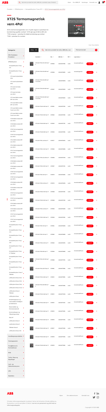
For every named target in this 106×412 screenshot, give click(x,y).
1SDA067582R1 (61, 72)
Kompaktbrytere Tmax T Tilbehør (16, 273)
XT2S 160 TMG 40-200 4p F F (42, 319)
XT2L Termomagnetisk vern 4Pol (16, 156)
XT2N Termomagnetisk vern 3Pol (16, 172)
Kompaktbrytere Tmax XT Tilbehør (15, 252)
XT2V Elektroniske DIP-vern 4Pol (16, 210)
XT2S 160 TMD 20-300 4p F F (42, 191)
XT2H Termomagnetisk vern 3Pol (16, 130)
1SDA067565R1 (61, 225)
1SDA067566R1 (61, 234)
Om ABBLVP (76, 2)
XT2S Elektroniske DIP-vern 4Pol (16, 188)
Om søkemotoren (72, 395)
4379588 (52, 191)
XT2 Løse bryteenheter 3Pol (16, 77)
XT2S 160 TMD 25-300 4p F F (42, 200)
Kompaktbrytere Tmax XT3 (15, 225)
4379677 (52, 328)
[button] (96, 63)
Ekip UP (11, 317)
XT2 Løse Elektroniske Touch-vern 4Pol (16, 114)
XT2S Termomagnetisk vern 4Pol (16, 199)
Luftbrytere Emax (14, 296)
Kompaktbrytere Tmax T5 (15, 263)
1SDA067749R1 (61, 277)
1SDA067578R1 (61, 132)
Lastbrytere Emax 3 (14, 324)
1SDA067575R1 (61, 106)
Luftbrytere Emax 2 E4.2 (15, 284)
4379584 (52, 251)
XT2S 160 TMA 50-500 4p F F (42, 114)
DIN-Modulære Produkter (12, 56)
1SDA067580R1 (62, 80)
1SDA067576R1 (61, 114)
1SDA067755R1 (61, 336)
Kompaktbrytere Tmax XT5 (15, 236)
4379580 (53, 208)
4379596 (52, 72)
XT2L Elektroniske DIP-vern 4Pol (16, 146)
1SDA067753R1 (61, 319)
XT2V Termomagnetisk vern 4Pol (16, 220)
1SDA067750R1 (61, 294)
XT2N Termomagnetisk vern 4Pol (16, 178)
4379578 (52, 174)
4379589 (52, 200)
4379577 (52, 140)
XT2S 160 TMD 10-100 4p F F (42, 149)
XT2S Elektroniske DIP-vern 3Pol (16, 183)
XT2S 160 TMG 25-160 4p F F (42, 302)
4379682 (52, 285)
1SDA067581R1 (61, 97)
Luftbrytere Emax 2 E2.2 (15, 281)
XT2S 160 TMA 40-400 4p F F (42, 106)
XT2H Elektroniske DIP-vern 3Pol (16, 119)
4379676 (52, 319)
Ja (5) (69, 63)
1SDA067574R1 (61, 217)
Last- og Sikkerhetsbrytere (13, 365)
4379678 (52, 336)
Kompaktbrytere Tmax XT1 (15, 66)
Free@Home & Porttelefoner (12, 347)
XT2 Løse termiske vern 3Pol (15, 88)
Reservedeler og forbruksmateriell (14, 308)
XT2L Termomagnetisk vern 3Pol (16, 151)
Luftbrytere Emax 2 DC (15, 330)
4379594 (52, 132)
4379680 (53, 260)
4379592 (52, 114)
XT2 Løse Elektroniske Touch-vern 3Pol (16, 109)
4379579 (52, 183)
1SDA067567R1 (61, 242)
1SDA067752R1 (61, 311)
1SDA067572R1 (61, 191)
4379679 (52, 345)
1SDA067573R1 (61, 200)
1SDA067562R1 (61, 174)
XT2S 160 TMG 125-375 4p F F (42, 268)
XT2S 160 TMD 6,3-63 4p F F (41, 242)
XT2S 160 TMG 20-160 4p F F (42, 294)
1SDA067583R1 (61, 89)
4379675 (52, 311)
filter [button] (32, 50)
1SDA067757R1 (61, 260)
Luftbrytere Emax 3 (14, 321)
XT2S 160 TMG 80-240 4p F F (42, 345)
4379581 (52, 225)
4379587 (52, 166)
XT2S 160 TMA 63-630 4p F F (42, 123)
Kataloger (85, 2)
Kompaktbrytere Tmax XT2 (34, 9)
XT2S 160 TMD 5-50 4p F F (41, 234)
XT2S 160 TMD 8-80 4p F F (41, 251)
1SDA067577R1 (61, 123)
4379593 (52, 123)
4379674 (52, 302)
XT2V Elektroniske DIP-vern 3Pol (16, 204)
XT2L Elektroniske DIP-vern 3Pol (16, 141)
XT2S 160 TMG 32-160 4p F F (42, 311)
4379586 (52, 157)
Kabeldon (11, 376)
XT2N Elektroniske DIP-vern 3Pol (16, 162)
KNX (9, 352)
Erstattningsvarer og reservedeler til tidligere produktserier (15, 301)
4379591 (52, 106)
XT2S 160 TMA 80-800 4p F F (42, 132)
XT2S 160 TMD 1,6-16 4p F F (41, 140)
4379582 (52, 234)
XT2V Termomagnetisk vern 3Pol (16, 215)
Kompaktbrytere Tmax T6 (15, 268)
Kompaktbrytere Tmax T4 (15, 257)
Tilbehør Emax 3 (13, 327)
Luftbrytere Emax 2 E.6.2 (15, 287)
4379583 (52, 242)
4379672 (52, 277)
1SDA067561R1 (61, 140)
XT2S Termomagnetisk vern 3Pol (16, 194)
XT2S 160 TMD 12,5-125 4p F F (42, 157)
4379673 (52, 294)
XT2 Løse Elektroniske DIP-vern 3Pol (16, 98)
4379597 (52, 89)
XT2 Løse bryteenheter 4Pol (16, 82)
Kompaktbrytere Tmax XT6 (15, 241)
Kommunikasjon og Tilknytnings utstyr (14, 313)
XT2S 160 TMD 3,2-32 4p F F (41, 208)
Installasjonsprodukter (15, 336)
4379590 (53, 217)
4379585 (52, 149)
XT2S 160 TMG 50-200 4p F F (42, 328)
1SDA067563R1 (61, 183)
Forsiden (9, 9)
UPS (9, 371)
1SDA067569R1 (61, 149)
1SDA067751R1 (61, 302)
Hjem (69, 2)
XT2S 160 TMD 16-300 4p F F (42, 166)
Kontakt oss (93, 2)
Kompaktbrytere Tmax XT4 (15, 231)
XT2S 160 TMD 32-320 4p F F (42, 217)
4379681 (52, 268)
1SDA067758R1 (61, 268)
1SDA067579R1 (61, 63)
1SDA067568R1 (61, 251)
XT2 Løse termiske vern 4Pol (15, 93)
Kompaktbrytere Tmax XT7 (15, 247)
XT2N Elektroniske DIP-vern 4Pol (16, 167)
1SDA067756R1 (61, 345)
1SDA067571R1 (61, 166)
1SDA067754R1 (61, 328)
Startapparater (13, 341)
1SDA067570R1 (61, 157)
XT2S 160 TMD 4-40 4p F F (41, 225)
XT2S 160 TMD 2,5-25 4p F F (41, 183)
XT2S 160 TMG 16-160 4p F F (42, 277)
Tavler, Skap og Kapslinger (13, 358)
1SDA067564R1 (61, 208)
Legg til (90, 63)
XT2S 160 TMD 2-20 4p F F (41, 174)
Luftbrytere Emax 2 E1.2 (15, 277)
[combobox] (38, 2)
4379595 (52, 63)
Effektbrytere (19, 9)
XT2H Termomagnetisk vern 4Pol (16, 135)
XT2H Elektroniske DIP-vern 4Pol (16, 125)
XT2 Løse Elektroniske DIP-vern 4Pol (16, 103)
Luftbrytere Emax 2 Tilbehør (14, 292)
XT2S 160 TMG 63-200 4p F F (42, 336)
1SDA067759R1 (61, 285)
